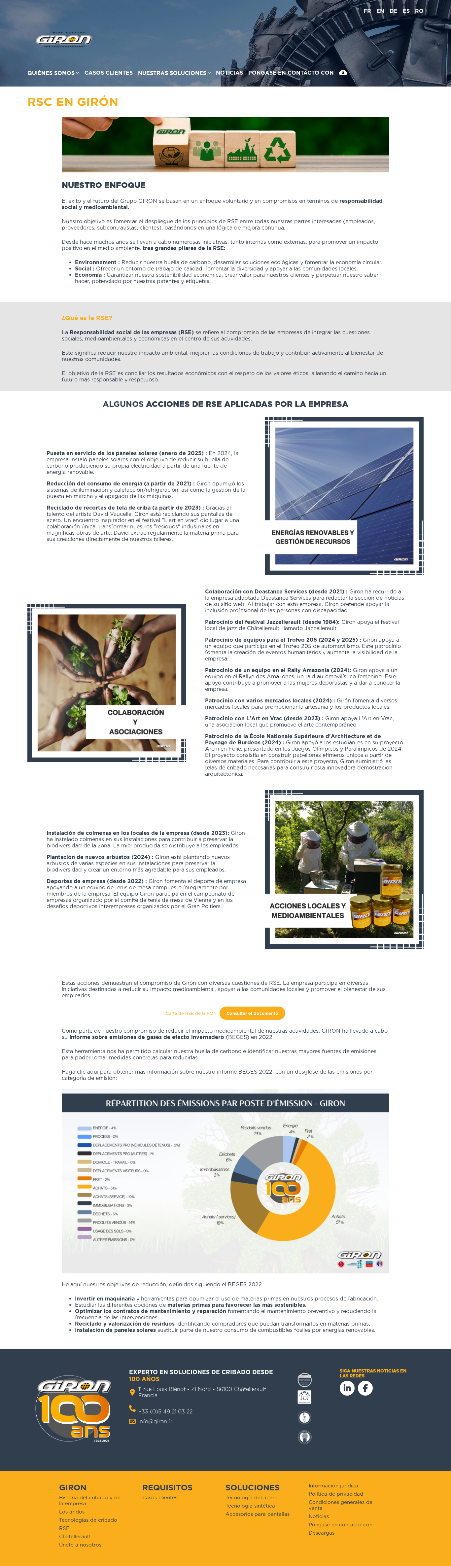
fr (367, 11)
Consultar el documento (252, 1013)
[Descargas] (343, 74)
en (380, 11)
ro (419, 11)
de (394, 11)
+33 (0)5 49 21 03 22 (165, 1411)
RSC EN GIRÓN (72, 101)
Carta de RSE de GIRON (191, 1013)
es (406, 11)
